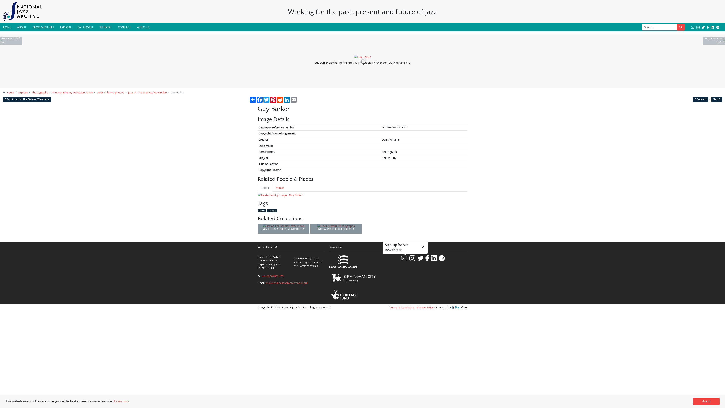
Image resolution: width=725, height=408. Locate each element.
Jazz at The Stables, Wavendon (147, 92)
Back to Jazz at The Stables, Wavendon (28, 99)
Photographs (40, 92)
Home (7, 27)
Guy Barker (295, 195)
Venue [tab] (280, 187)
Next (716, 99)
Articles (143, 27)
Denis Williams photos (110, 92)
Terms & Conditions (401, 307)
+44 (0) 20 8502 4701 (273, 276)
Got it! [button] (706, 401)
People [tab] (265, 187)
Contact (124, 27)
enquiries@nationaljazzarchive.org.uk (286, 282)
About (22, 27)
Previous (701, 99)
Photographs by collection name (72, 92)
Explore (66, 27)
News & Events (43, 27)
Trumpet (272, 210)
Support (105, 27)
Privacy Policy (425, 307)
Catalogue (85, 27)
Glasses (261, 210)
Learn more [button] (121, 401)
